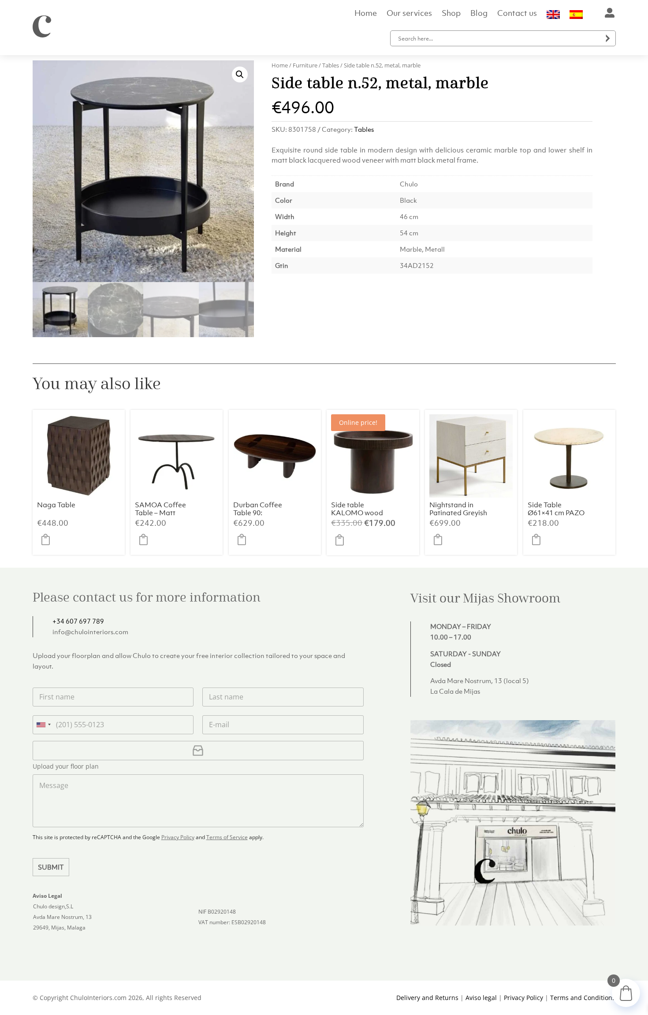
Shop (451, 14)
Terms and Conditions (582, 997)
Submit (51, 867)
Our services (409, 14)
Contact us (517, 14)
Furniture (305, 65)
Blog (479, 14)
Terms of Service (227, 837)
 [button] (48, 539)
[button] (240, 74)
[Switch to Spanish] (576, 16)
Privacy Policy (177, 837)
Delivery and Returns (427, 997)
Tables (330, 65)
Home (365, 14)
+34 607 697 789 (78, 621)
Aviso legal (481, 997)
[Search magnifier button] (608, 38)
